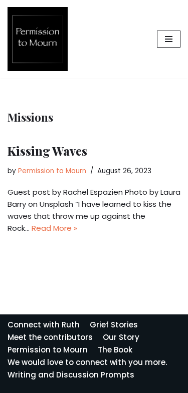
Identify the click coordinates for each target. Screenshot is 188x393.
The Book (115, 349)
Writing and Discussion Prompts (71, 374)
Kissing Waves (47, 151)
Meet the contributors (50, 337)
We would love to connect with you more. (87, 362)
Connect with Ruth (44, 324)
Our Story (121, 337)
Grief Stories (114, 324)
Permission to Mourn (52, 171)
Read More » (54, 228)
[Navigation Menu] (168, 39)
